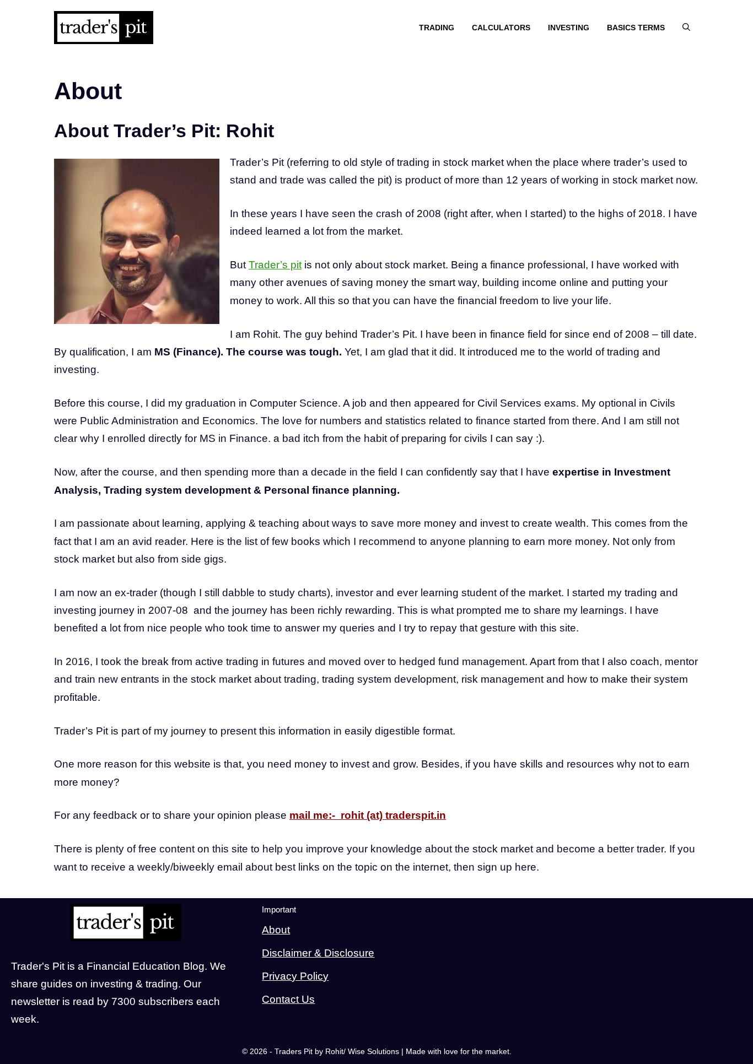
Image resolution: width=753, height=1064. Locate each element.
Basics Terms (636, 27)
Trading (436, 27)
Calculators (501, 27)
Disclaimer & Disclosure (318, 953)
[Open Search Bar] (686, 28)
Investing (568, 27)
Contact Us (288, 999)
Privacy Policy (295, 976)
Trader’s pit (275, 265)
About (276, 930)
